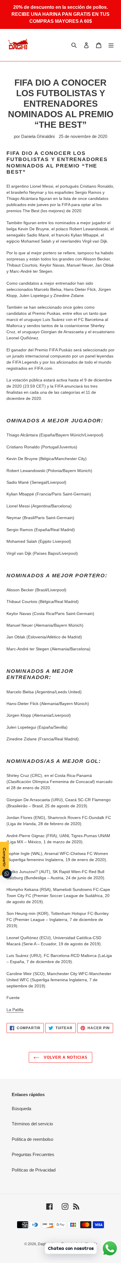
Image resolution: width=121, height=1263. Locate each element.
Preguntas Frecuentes (33, 1154)
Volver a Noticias (65, 1057)
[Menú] (111, 45)
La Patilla (14, 1009)
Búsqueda (21, 1108)
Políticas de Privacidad (34, 1169)
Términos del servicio (32, 1123)
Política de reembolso (32, 1139)
